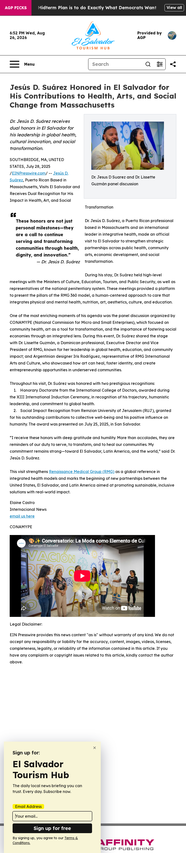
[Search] (148, 64)
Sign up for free (52, 828)
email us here (22, 516)
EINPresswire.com (29, 173)
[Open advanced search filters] (159, 64)
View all (174, 7)
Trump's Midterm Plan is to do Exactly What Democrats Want (87, 7)
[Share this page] (173, 64)
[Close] (94, 747)
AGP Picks (16, 7)
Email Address (28, 806)
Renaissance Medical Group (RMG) (81, 471)
